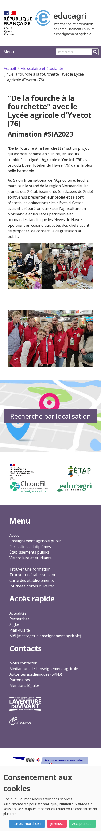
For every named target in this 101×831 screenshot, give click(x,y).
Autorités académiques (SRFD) (35, 674)
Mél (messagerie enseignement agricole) (45, 635)
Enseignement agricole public (35, 541)
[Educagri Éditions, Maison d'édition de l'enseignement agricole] (74, 487)
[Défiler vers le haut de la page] (91, 821)
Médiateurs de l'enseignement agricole (43, 668)
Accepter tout (82, 823)
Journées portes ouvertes (32, 586)
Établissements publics (29, 552)
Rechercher (19, 618)
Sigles (14, 624)
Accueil (15, 535)
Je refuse (57, 823)
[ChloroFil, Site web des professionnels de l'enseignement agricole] (28, 487)
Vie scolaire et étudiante (30, 557)
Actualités (18, 613)
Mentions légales (24, 685)
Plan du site (19, 630)
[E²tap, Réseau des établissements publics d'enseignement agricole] (79, 471)
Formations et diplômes (30, 546)
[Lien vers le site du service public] (50, 760)
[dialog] (50, 798)
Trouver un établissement (32, 574)
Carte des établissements (31, 580)
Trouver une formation (29, 569)
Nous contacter (23, 663)
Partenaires (19, 679)
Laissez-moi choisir (27, 823)
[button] (19, 52)
